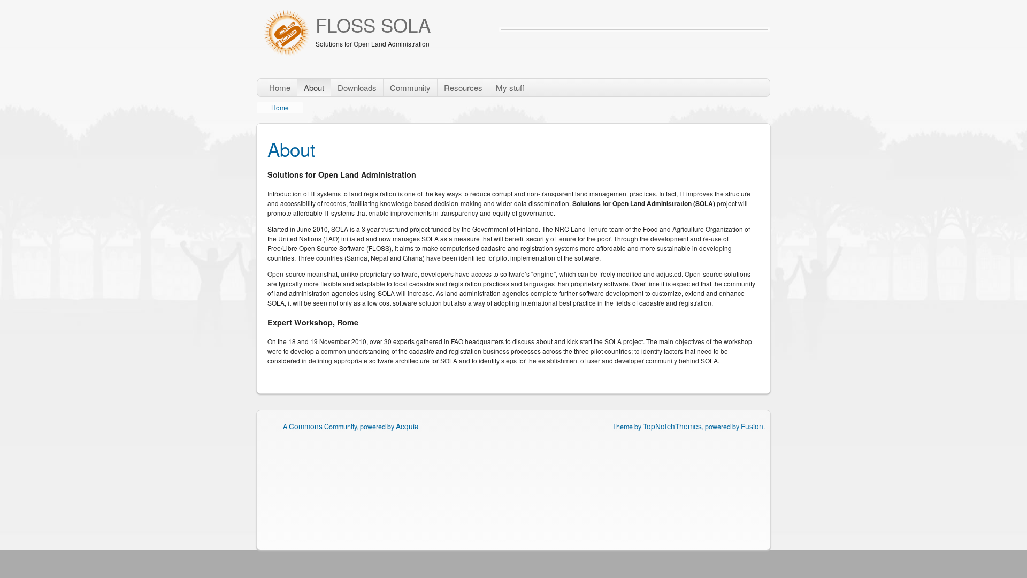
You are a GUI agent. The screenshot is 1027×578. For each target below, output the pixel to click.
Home (279, 87)
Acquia (407, 426)
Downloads (357, 87)
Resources (463, 87)
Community (410, 87)
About (314, 87)
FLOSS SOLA (373, 24)
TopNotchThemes (672, 426)
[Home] (286, 34)
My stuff (510, 87)
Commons (306, 426)
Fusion (752, 426)
